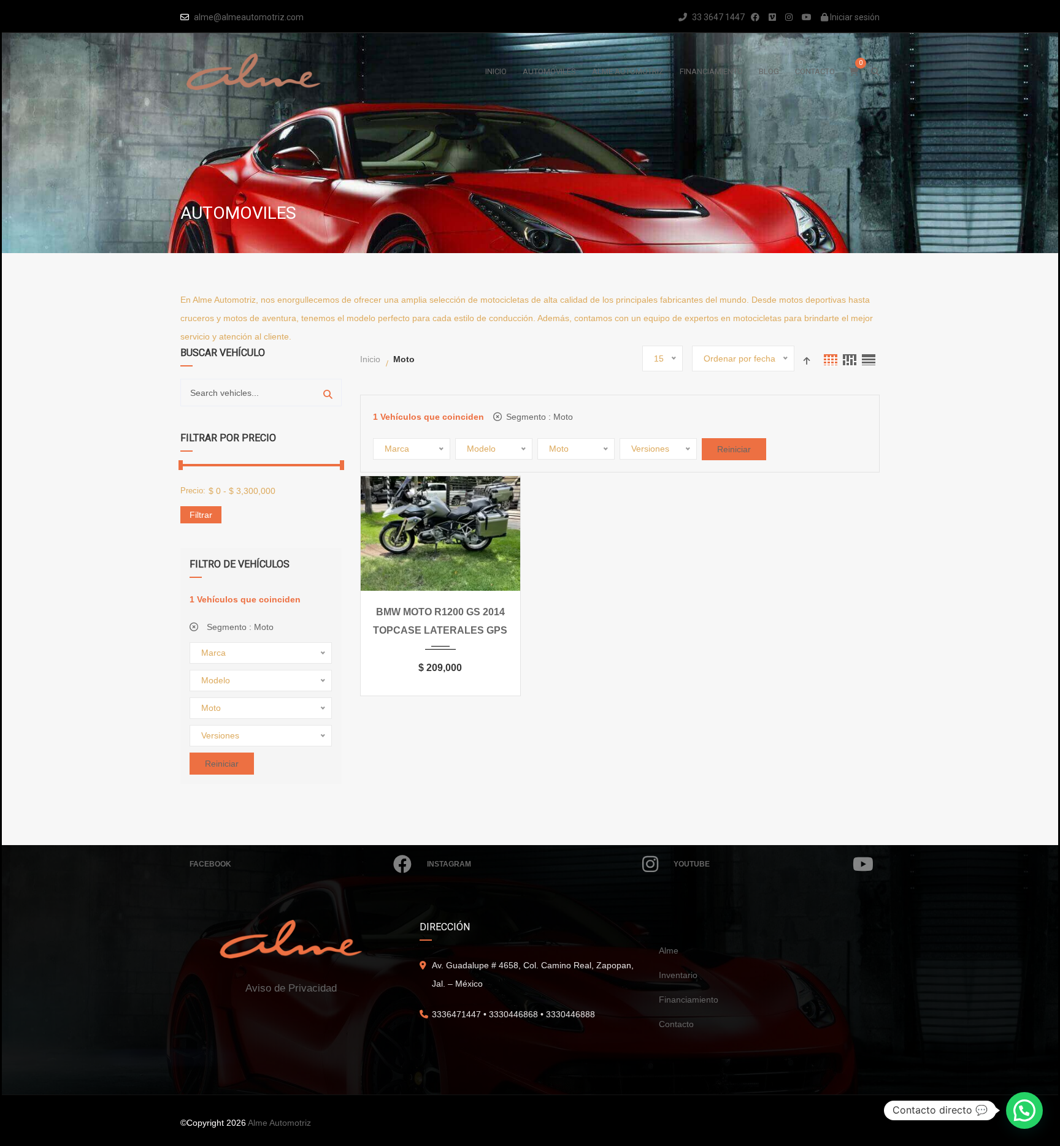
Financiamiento (688, 999)
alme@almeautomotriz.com (249, 17)
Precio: (192, 490)
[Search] (328, 392)
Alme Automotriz (279, 1123)
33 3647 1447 (717, 17)
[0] (854, 72)
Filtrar (201, 515)
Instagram (449, 864)
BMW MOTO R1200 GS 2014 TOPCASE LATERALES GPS (440, 621)
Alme (668, 950)
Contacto (676, 1024)
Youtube (692, 864)
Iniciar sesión (854, 17)
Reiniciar (222, 763)
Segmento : (239, 627)
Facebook (210, 864)
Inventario (678, 975)
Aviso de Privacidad (291, 988)
